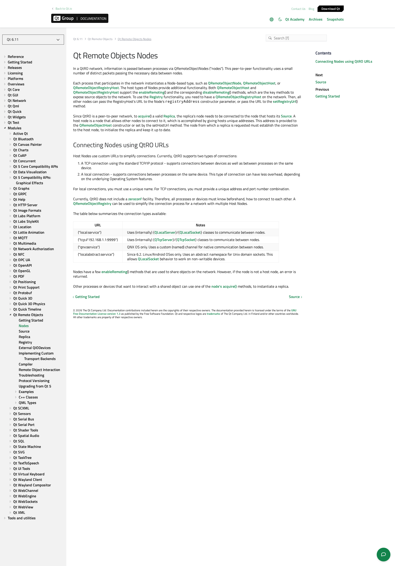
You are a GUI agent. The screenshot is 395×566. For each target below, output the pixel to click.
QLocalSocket (190, 232)
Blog (311, 8)
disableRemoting (216, 92)
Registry (156, 97)
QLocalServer (165, 232)
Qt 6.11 (78, 39)
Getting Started (87, 296)
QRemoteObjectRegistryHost (96, 87)
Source (286, 116)
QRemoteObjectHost (259, 83)
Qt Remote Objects (100, 39)
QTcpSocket (186, 239)
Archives (316, 19)
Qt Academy (294, 19)
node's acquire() (224, 286)
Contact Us (298, 8)
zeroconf (135, 199)
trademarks (213, 313)
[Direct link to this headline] (171, 145)
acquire (144, 116)
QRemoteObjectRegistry (92, 203)
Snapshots (335, 19)
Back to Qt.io (64, 8)
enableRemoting (151, 92)
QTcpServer (164, 239)
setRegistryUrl (284, 101)
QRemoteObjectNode (224, 83)
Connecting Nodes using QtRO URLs (343, 61)
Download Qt (330, 8)
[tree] (33, 287)
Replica (169, 116)
